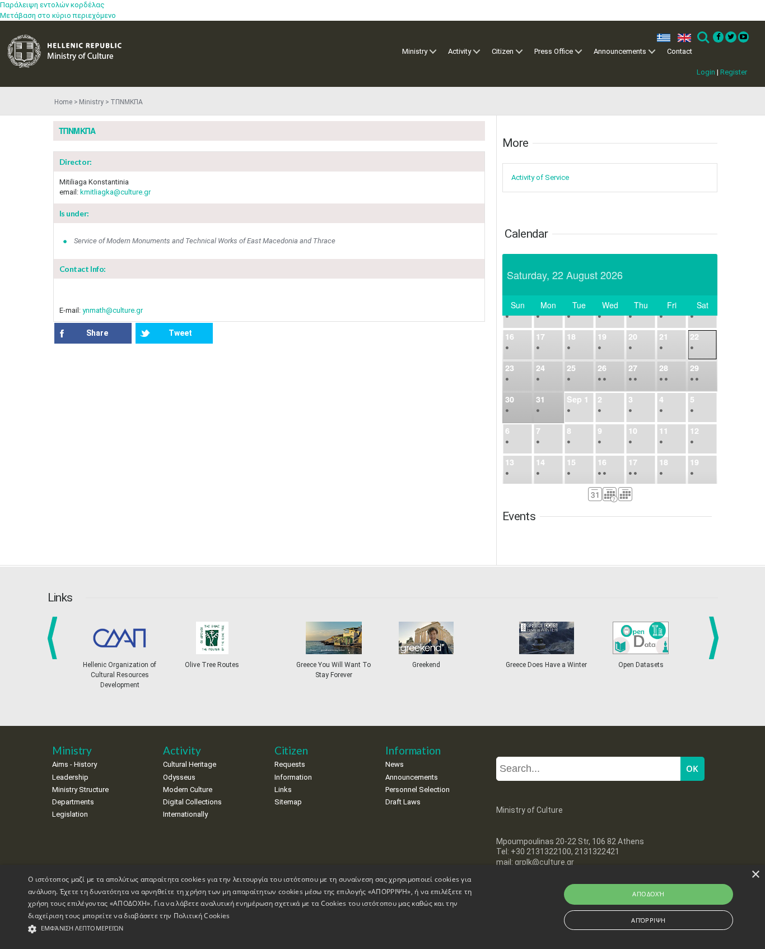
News (394, 764)
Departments (73, 802)
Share (97, 332)
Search (702, 38)
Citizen (503, 51)
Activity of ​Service (540, 177)
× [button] (755, 875)
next (715, 638)
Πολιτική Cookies (202, 915)
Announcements (620, 51)
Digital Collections (192, 802)
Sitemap (288, 802)
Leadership (70, 777)
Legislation (70, 814)
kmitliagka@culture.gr (115, 192)
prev (55, 638)
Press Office (553, 51)
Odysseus (179, 777)
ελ (661, 38)
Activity (459, 51)
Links (283, 789)
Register (733, 72)
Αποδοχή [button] (648, 894)
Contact (679, 51)
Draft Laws (403, 802)
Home (63, 102)
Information (293, 777)
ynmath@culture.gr (112, 310)
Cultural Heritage (189, 764)
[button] (258, 929)
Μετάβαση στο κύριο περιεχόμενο (58, 15)
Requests (289, 764)
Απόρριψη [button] (648, 920)
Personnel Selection (417, 789)
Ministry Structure (80, 789)
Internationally (185, 814)
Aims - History (74, 764)
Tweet (180, 332)
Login (706, 72)
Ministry (414, 51)
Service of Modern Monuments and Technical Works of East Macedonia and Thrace (204, 241)
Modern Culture (187, 789)
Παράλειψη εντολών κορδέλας (52, 5)
